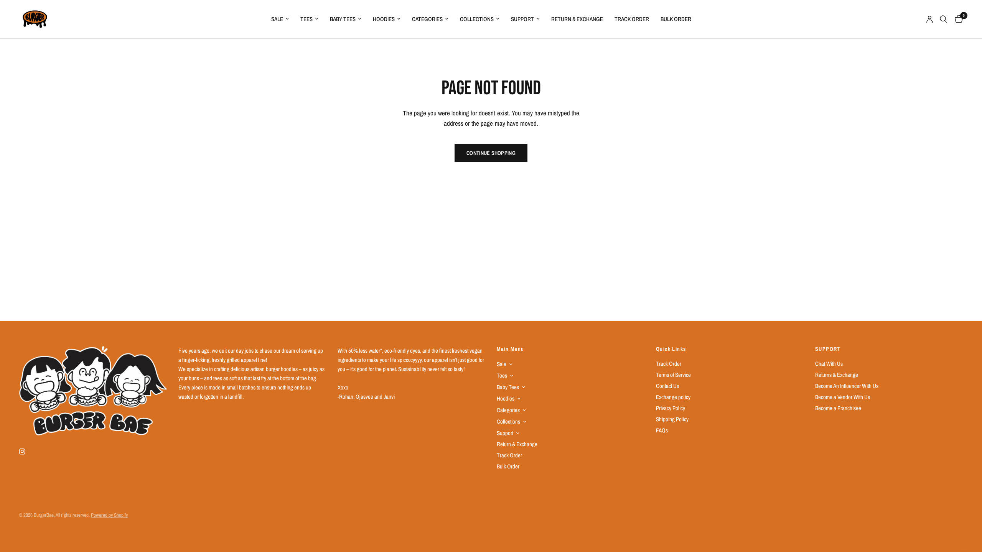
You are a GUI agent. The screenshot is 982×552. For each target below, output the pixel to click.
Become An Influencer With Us (846, 386)
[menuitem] (280, 19)
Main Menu (510, 349)
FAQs (662, 430)
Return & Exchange (577, 19)
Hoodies (384, 19)
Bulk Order (676, 19)
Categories (427, 19)
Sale (277, 19)
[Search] (943, 19)
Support (522, 19)
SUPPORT (827, 349)
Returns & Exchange (836, 375)
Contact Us (667, 386)
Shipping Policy (672, 419)
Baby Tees (343, 19)
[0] (957, 19)
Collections (477, 19)
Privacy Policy (670, 408)
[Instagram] (27, 451)
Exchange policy (673, 397)
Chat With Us (829, 364)
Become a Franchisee (838, 408)
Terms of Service (673, 375)
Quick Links (671, 349)
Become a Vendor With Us (842, 397)
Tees (306, 19)
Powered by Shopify (109, 515)
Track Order (632, 19)
